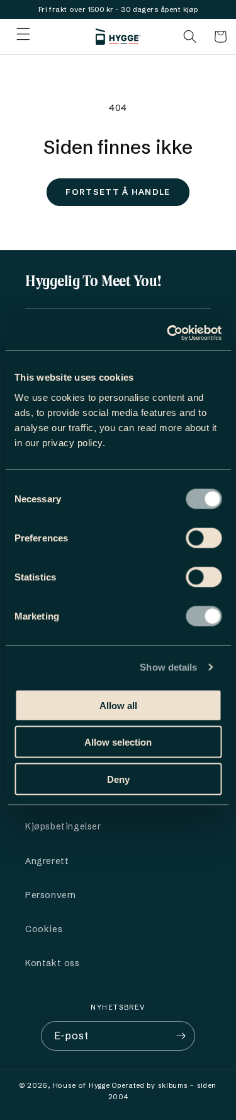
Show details (168, 667)
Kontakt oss (52, 963)
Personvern (50, 895)
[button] (220, 36)
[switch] (204, 538)
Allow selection (118, 742)
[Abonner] (180, 1036)
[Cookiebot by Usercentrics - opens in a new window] (168, 333)
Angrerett (47, 861)
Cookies (43, 929)
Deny (118, 778)
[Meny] (23, 36)
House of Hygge (81, 1085)
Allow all (118, 705)
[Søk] (190, 36)
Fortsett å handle (117, 192)
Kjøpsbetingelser (63, 826)
